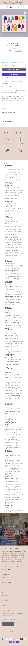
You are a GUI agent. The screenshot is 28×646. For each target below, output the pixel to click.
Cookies (4, 605)
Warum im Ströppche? (8, 112)
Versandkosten (18, 51)
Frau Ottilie (14, 40)
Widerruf (4, 598)
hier (20, 532)
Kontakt (3, 577)
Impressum (4, 603)
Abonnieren (8, 624)
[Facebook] (2, 569)
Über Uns (4, 580)
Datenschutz (4, 595)
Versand (4, 117)
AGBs (3, 593)
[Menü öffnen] (2, 7)
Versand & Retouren (6, 582)
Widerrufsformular (6, 600)
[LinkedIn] (9, 569)
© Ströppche (14, 631)
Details (4, 108)
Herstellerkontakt (8, 121)
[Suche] (21, 7)
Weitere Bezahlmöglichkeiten (14, 78)
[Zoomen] (25, 12)
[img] (14, 166)
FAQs (3, 585)
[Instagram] (5, 569)
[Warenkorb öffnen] (26, 7)
